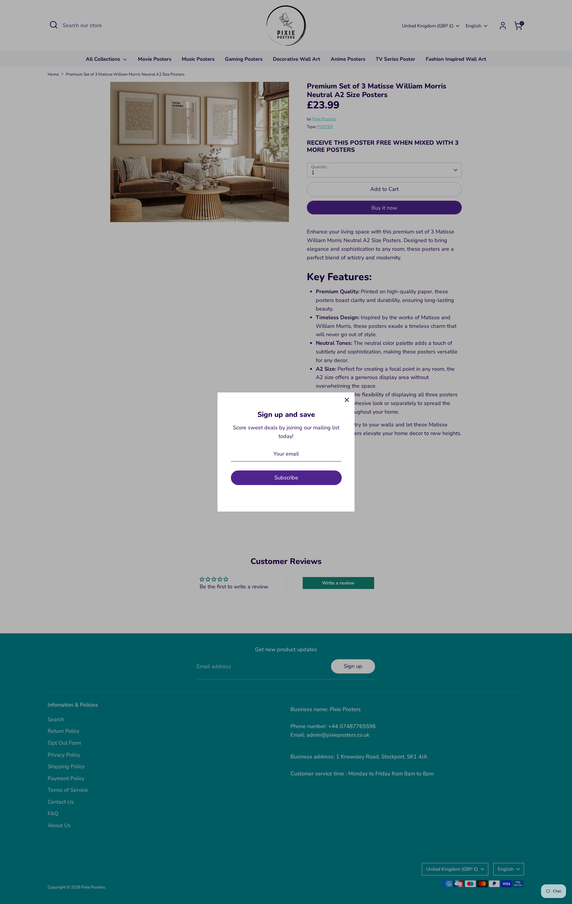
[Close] (346, 400)
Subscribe (286, 477)
